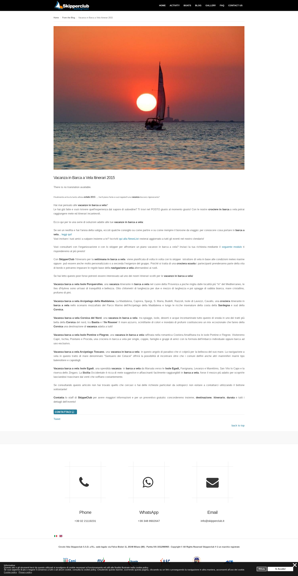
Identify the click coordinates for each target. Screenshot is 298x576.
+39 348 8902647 (149, 521)
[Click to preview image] (149, 168)
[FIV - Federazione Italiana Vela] (101, 560)
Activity (175, 5)
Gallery (210, 5)
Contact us (235, 5)
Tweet (57, 419)
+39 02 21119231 (85, 521)
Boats (187, 5)
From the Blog (68, 17)
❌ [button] (295, 565)
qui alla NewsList (129, 238)
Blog (198, 5)
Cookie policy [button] (10, 572)
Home (56, 17)
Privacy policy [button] (25, 572)
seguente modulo (232, 246)
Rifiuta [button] (262, 569)
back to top (238, 425)
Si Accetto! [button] (280, 569)
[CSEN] (196, 560)
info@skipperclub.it (212, 521)
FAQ (222, 5)
